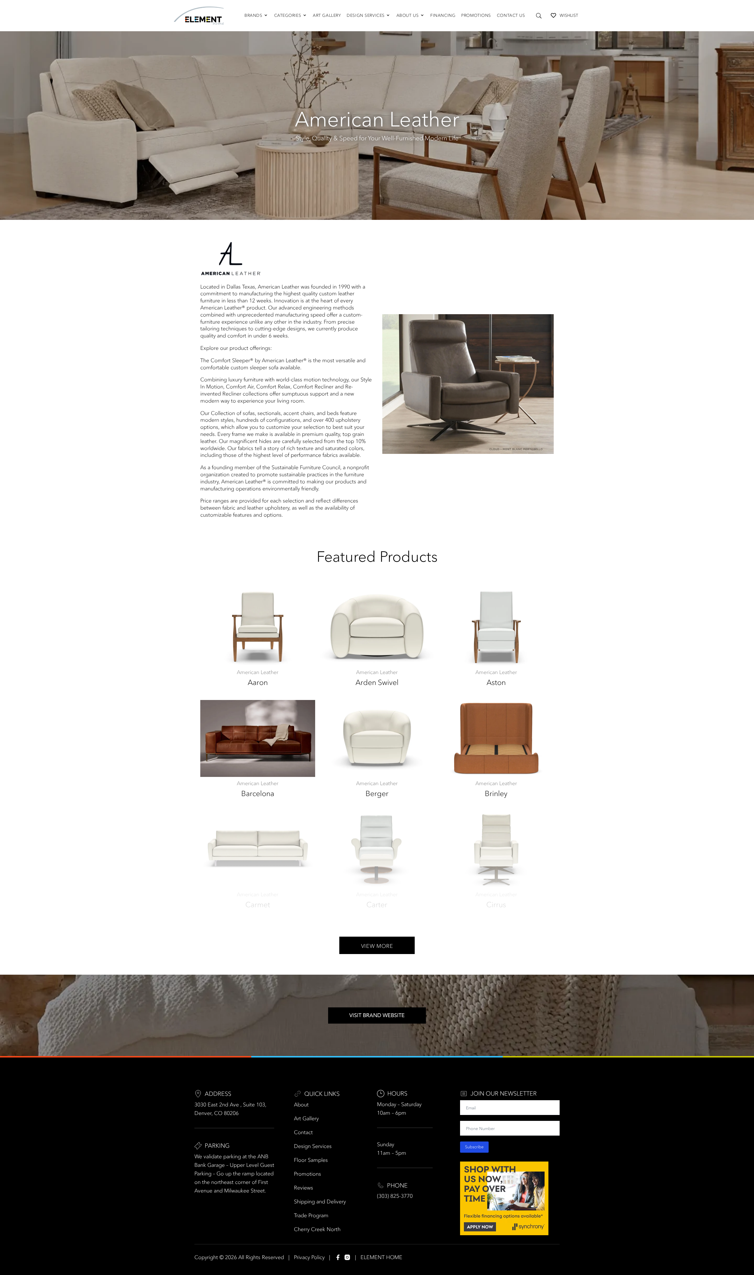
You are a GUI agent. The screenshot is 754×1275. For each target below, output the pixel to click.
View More (377, 946)
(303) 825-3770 (395, 1196)
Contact (303, 1132)
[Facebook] (338, 1257)
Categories (287, 15)
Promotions (476, 15)
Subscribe (474, 1146)
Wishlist (569, 15)
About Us (407, 15)
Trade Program (311, 1215)
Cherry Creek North (317, 1229)
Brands (253, 15)
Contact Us (511, 15)
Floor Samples (311, 1160)
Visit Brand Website (377, 1015)
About (301, 1104)
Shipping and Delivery (320, 1201)
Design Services (365, 15)
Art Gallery (327, 15)
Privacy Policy (309, 1257)
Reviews (303, 1188)
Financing (442, 15)
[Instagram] (347, 1257)
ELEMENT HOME (381, 1257)
